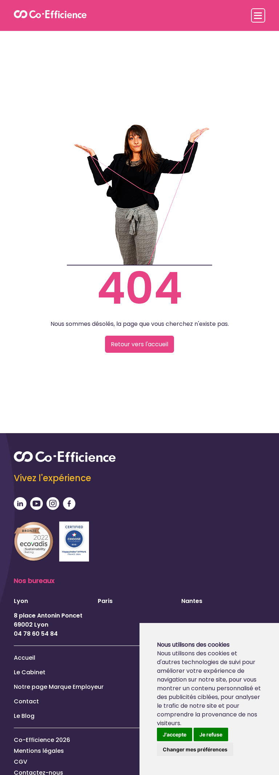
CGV (20, 762)
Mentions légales (39, 751)
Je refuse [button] (210, 734)
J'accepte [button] (174, 734)
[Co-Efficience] (50, 15)
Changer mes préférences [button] (195, 749)
